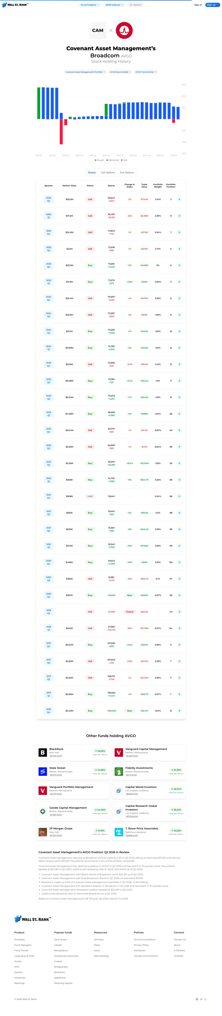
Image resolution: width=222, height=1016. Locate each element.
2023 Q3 (48, 381)
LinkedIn (178, 956)
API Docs (99, 939)
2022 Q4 (48, 430)
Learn (97, 950)
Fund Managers (22, 945)
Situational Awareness (66, 956)
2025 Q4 (48, 232)
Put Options (127, 172)
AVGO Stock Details (119, 72)
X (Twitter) (179, 950)
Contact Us (180, 939)
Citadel (58, 945)
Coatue (58, 961)
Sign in (198, 4)
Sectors (18, 972)
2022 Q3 (48, 447)
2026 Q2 (48, 199)
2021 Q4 (48, 496)
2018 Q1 (48, 628)
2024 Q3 (48, 315)
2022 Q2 (48, 463)
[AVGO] (124, 30)
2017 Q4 (48, 645)
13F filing (90, 898)
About (177, 945)
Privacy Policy (141, 945)
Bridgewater (61, 966)
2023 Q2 (48, 397)
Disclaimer (140, 950)
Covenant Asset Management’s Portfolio (84, 72)
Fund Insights (88, 4)
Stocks (18, 961)
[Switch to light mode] (201, 999)
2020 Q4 (48, 562)
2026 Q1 (48, 216)
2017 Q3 (48, 661)
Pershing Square (63, 983)
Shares (92, 172)
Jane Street (60, 939)
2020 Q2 (48, 595)
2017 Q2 (48, 678)
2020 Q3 (48, 579)
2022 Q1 (48, 480)
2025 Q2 (48, 265)
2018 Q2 (48, 612)
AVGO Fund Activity (144, 72)
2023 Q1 (48, 414)
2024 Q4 (48, 298)
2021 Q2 (48, 529)
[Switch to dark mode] (205, 999)
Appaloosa (60, 977)
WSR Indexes (113, 4)
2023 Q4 (48, 364)
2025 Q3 (48, 249)
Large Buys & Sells (24, 956)
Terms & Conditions (144, 939)
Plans (97, 945)
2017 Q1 (48, 694)
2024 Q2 (48, 331)
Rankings (19, 983)
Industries (19, 977)
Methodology (101, 956)
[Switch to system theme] (197, 999)
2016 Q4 (48, 711)
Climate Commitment (146, 956)
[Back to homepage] (15, 4)
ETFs (16, 966)
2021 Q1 (48, 546)
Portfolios (19, 939)
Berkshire (59, 972)
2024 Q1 (48, 348)
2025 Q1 (48, 282)
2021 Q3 (48, 513)
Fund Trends (21, 950)
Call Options (108, 172)
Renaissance (61, 950)
